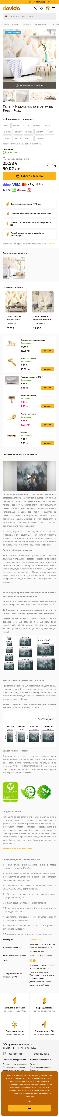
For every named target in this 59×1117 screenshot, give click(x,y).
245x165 (7, 132)
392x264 (7, 138)
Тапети (26, 24)
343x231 (50, 132)
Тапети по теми (39, 24)
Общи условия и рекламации (14, 1064)
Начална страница (11, 24)
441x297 (18, 138)
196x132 (36, 125)
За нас (33, 1064)
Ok (29, 1108)
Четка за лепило (28, 395)
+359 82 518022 (14, 1054)
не (29, 1101)
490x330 (28, 138)
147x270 (26, 125)
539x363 (39, 138)
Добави (47, 351)
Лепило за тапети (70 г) (32, 377)
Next (52, 58)
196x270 (47, 125)
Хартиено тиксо (28, 413)
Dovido (50, 243)
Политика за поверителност (14, 1067)
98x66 (6, 125)
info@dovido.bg (41, 1054)
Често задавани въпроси (40, 1067)
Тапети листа (35, 939)
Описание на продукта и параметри (20, 454)
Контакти (34, 1070)
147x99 (16, 125)
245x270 (18, 132)
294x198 (28, 132)
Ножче (24, 432)
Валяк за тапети (28, 358)
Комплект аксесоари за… (33, 340)
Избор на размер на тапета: (18, 119)
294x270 (39, 132)
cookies (20, 1084)
